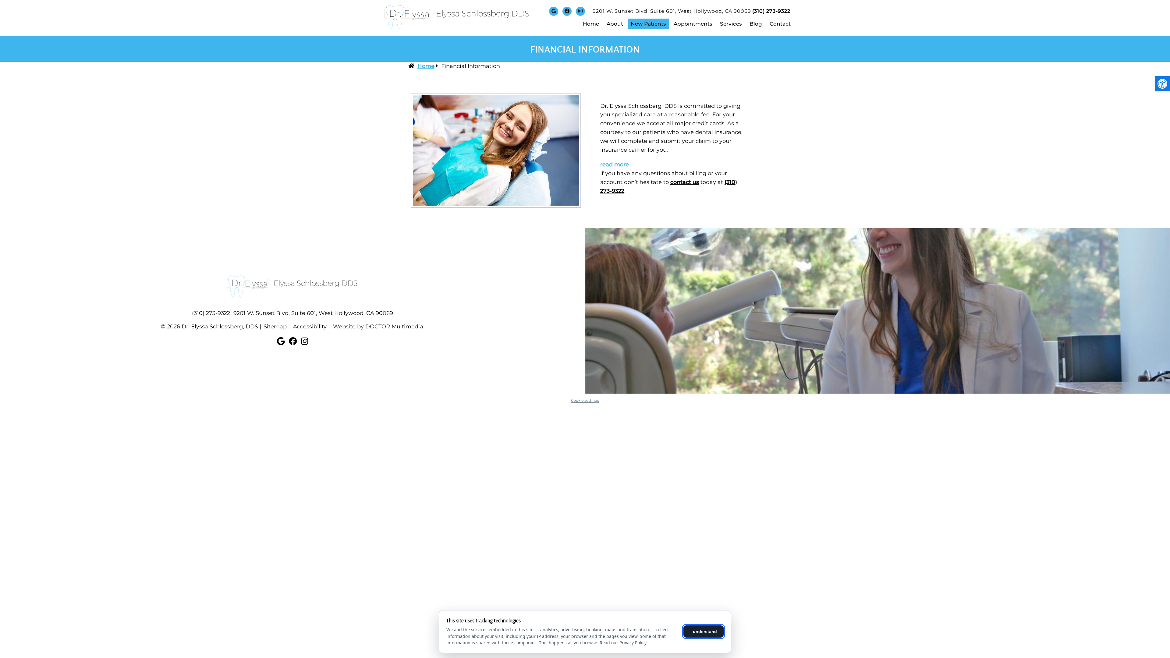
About (615, 24)
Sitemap (275, 326)
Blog (756, 24)
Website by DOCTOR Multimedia (378, 326)
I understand (703, 631)
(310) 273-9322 (771, 11)
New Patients (648, 24)
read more (614, 164)
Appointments (693, 24)
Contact (780, 24)
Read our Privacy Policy (623, 643)
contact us (684, 182)
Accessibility (310, 326)
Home (591, 24)
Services (731, 24)
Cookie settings (585, 400)
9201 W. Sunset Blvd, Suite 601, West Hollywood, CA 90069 (672, 11)
